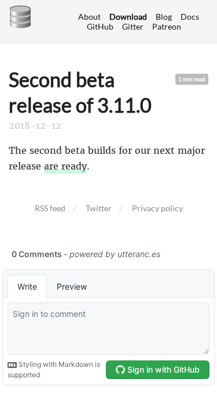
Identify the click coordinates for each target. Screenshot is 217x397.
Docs (190, 16)
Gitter (133, 26)
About (89, 16)
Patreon (166, 26)
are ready (65, 166)
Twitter (99, 208)
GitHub (100, 26)
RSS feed (50, 208)
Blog (164, 16)
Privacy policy (157, 208)
